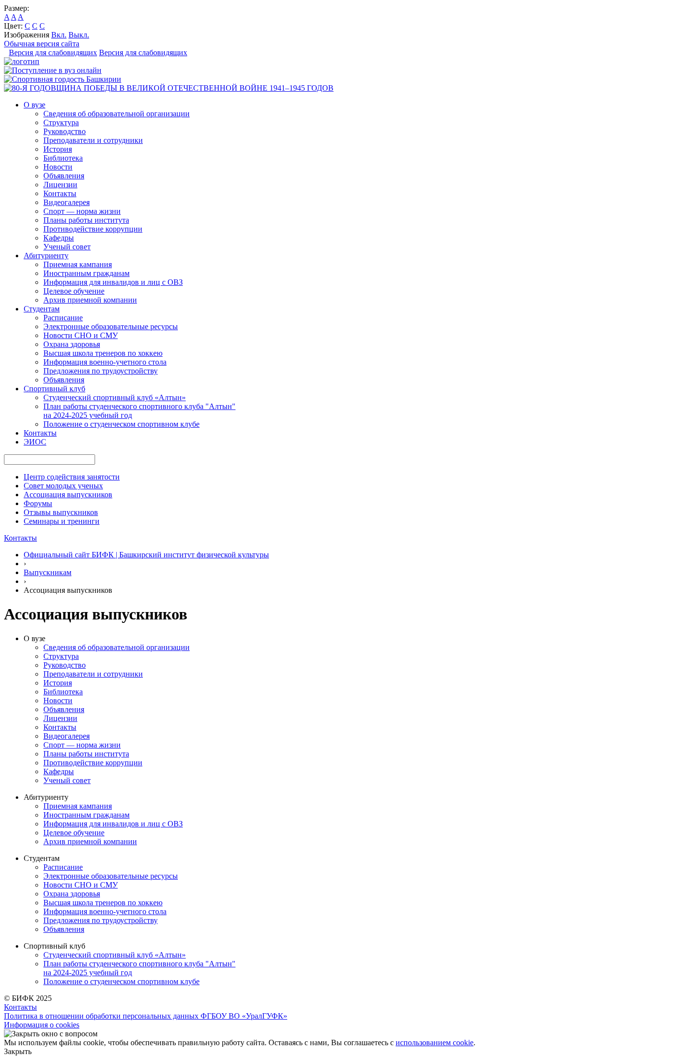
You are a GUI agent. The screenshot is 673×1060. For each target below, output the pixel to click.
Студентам (42, 309)
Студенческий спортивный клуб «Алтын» (114, 397)
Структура (61, 122)
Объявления (63, 175)
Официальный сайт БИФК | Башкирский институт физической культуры (146, 554)
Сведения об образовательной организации (116, 113)
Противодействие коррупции (92, 229)
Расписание (63, 317)
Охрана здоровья (71, 344)
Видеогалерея (66, 202)
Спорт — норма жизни (82, 211)
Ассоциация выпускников (68, 494)
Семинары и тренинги (62, 521)
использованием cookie (434, 1042)
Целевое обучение (73, 291)
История (57, 149)
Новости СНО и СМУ (80, 335)
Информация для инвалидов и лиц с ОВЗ (113, 282)
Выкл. (78, 35)
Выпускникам (47, 572)
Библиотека (63, 158)
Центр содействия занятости (72, 477)
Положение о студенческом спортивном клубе (121, 424)
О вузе (34, 105)
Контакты (59, 193)
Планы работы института (86, 220)
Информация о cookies (41, 1025)
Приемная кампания (77, 264)
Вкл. (59, 35)
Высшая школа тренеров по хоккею (103, 353)
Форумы (38, 503)
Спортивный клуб (54, 388)
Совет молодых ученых (63, 485)
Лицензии (60, 184)
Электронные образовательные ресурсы (110, 326)
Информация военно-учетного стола (105, 362)
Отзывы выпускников (61, 512)
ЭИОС (35, 442)
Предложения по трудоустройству (100, 371)
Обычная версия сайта (41, 43)
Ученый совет (67, 246)
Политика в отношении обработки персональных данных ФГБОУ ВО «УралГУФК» (145, 1016)
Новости (57, 167)
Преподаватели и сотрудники (93, 140)
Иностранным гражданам (86, 273)
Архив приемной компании (90, 300)
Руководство (64, 131)
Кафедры (58, 238)
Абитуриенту (46, 255)
